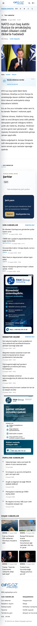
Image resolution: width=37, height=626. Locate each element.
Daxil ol (10, 214)
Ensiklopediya (7, 9)
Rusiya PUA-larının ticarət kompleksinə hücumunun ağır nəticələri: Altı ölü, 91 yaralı (27, 542)
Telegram (14, 74)
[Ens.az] (18, 3)
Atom (7, 616)
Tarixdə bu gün (6, 613)
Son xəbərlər (6, 600)
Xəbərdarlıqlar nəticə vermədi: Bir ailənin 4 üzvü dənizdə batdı (18, 463)
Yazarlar (4, 610)
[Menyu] (3, 3)
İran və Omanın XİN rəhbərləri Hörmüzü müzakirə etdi (9, 539)
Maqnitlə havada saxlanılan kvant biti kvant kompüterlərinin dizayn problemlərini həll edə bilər (16, 355)
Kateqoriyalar (6, 607)
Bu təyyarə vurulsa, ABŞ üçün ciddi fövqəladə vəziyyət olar (19, 502)
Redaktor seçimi (7, 604)
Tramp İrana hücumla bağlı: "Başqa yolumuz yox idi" (26, 570)
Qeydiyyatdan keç (23, 214)
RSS (2, 616)
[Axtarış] (29, 3)
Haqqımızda (27, 600)
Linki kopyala (15, 39)
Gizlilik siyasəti (28, 610)
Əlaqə (25, 604)
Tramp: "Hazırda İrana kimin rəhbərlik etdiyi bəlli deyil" (8, 570)
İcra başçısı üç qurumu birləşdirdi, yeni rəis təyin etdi (18, 473)
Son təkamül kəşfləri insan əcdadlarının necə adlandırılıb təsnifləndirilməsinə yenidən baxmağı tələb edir (17, 343)
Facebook (8, 74)
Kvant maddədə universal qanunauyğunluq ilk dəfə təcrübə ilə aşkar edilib (18, 378)
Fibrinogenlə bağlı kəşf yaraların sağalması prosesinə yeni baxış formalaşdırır (15, 366)
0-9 (16, 9)
